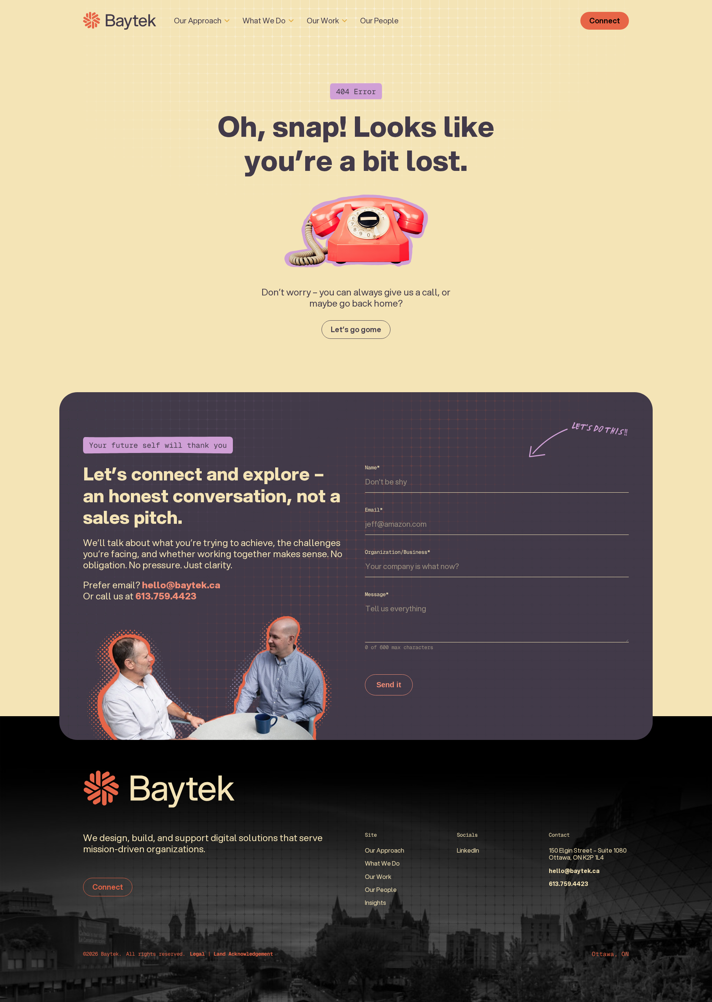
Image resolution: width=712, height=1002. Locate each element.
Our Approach (197, 20)
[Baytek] (119, 21)
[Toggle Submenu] (227, 20)
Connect (604, 20)
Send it (388, 685)
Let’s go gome (356, 329)
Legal (197, 953)
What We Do (264, 20)
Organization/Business (397, 552)
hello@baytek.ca (574, 870)
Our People (379, 20)
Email (374, 509)
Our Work (323, 20)
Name (372, 467)
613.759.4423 (568, 883)
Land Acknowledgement (243, 953)
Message (377, 594)
